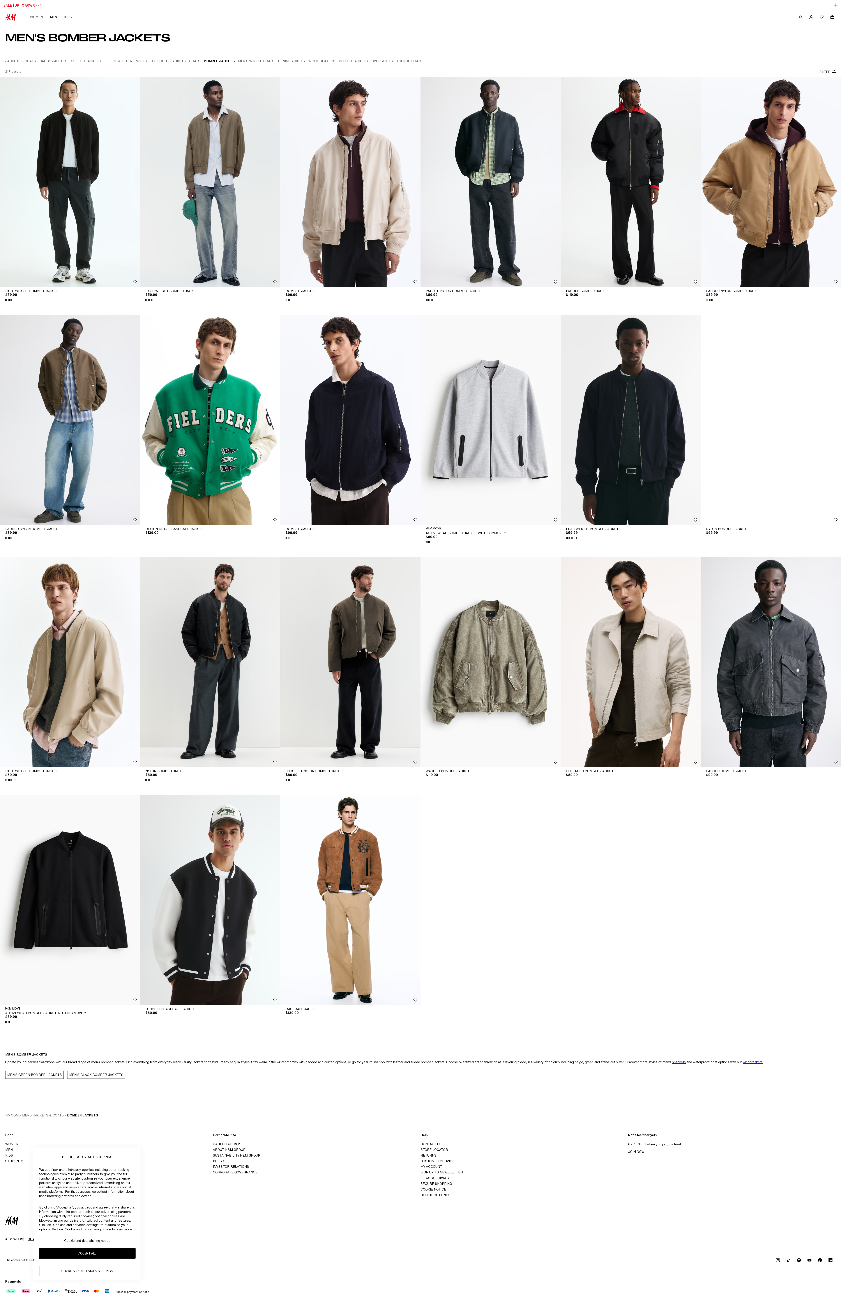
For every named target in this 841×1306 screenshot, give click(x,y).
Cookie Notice (433, 1189)
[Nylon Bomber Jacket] (771, 420)
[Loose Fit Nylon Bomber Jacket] (350, 662)
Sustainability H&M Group (236, 1155)
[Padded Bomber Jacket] (771, 662)
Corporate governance (235, 1172)
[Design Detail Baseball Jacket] (210, 420)
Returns (428, 1155)
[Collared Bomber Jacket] (631, 662)
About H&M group (229, 1150)
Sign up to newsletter (441, 1172)
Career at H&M (226, 1144)
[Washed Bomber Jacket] (490, 662)
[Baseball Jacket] (350, 900)
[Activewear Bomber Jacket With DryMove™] (490, 420)
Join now (636, 1151)
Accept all (87, 1253)
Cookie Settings (435, 1195)
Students (14, 1161)
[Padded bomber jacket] (631, 182)
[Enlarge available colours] (288, 300)
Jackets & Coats (48, 1115)
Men (53, 17)
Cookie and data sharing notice (87, 1240)
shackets (679, 1062)
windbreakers (753, 1062)
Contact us (431, 1144)
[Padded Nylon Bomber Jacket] (490, 182)
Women (36, 17)
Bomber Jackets (82, 1115)
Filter (824, 72)
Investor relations (231, 1166)
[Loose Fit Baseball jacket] (210, 900)
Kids (68, 17)
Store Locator (434, 1150)
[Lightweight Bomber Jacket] (70, 182)
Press (218, 1161)
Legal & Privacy (434, 1178)
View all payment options (132, 1292)
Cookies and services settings (87, 1271)
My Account (431, 1166)
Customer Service (437, 1161)
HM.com (12, 1115)
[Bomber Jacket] (350, 182)
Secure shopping (436, 1183)
